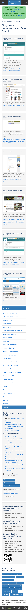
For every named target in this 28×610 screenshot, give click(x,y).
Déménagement (7, 337)
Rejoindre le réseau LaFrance (11, 485)
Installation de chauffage (9, 355)
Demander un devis (9, 480)
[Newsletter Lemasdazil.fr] (22, 2)
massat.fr (18, 588)
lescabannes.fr (6, 591)
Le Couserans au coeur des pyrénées (12, 574)
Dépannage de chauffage (10, 344)
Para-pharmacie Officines (10, 376)
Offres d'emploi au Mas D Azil (13, 430)
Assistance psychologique (10, 313)
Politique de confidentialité (10, 493)
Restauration (6, 396)
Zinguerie (5, 407)
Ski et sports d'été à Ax (16, 594)
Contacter (16, 474)
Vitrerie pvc (6, 403)
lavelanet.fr (5, 594)
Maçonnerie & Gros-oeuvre (10, 365)
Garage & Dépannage (9, 393)
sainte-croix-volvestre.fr (8, 577)
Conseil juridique (7, 323)
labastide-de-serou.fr (8, 580)
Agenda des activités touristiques (14, 437)
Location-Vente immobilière (10, 362)
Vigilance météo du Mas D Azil (13, 462)
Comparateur (8, 608)
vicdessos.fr (20, 582)
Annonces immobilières (9, 383)
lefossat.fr (15, 591)
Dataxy (18, 489)
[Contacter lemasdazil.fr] (25, 2)
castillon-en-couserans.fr (9, 582)
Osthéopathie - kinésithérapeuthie (12, 372)
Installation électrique (9, 348)
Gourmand (19, 608)
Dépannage (6, 341)
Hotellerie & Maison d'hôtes (10, 351)
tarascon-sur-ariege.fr (15, 585)
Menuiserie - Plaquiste (9, 369)
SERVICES (6, 308)
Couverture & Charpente (9, 334)
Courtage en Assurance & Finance (12, 330)
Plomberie (5, 386)
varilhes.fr (5, 585)
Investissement (7, 358)
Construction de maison (9, 327)
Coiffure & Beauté (8, 320)
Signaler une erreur (9, 482)
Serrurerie (5, 400)
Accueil (2, 608)
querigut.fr (5, 588)
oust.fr (12, 588)
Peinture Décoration (8, 379)
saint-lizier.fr (20, 577)
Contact (25, 608)
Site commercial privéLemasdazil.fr (14, 2)
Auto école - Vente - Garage (10, 316)
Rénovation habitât (8, 390)
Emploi (14, 608)
